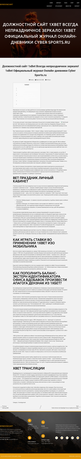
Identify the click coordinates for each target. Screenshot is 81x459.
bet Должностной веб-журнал (25, 93)
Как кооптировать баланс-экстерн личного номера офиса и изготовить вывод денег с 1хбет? (27, 97)
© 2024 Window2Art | (6, 456)
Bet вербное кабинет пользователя (26, 88)
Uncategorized (22, 402)
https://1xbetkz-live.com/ (29, 113)
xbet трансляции (21, 104)
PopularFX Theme (16, 456)
